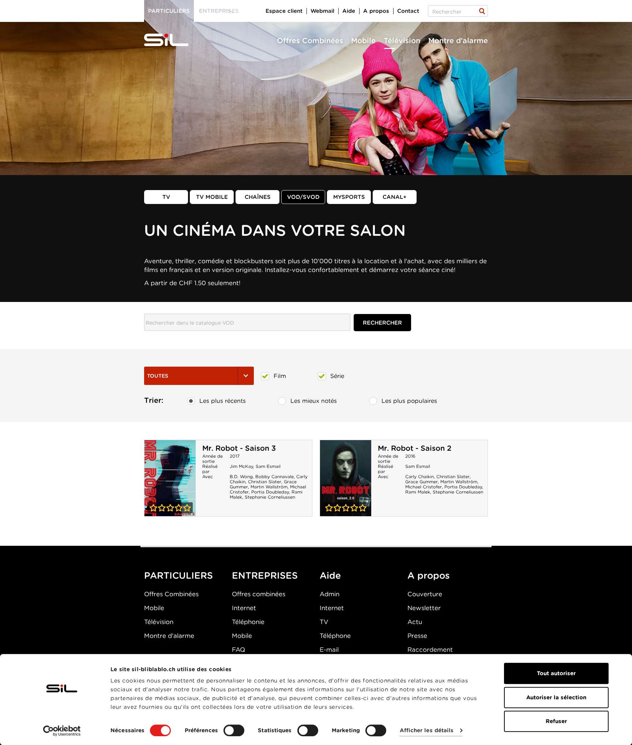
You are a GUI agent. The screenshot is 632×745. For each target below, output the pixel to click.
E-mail (329, 649)
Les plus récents (222, 400)
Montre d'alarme (458, 40)
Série (337, 375)
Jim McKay (241, 466)
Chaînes (258, 197)
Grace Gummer (421, 481)
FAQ (238, 649)
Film (280, 375)
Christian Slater (264, 481)
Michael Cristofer (423, 486)
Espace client (284, 11)
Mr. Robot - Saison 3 (239, 448)
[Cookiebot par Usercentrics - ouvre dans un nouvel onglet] (62, 730)
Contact (408, 11)
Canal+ (395, 197)
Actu (414, 621)
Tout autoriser (556, 673)
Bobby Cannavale (274, 476)
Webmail (322, 11)
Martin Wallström (269, 486)
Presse (417, 635)
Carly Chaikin (419, 476)
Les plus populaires (409, 400)
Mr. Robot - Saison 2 (414, 448)
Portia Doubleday (270, 492)
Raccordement (430, 649)
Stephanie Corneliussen (270, 497)
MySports (349, 197)
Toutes (157, 376)
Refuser (556, 721)
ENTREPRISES (265, 575)
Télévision (402, 40)
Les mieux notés (313, 400)
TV (166, 197)
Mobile (363, 40)
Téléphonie (248, 621)
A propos (376, 11)
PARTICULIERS (178, 575)
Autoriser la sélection (556, 697)
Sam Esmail (268, 466)
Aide (348, 11)
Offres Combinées (310, 40)
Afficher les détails (427, 730)
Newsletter (424, 608)
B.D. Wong (241, 476)
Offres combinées (258, 594)
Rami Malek (417, 492)
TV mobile (212, 197)
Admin (329, 594)
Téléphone (335, 635)
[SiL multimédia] (174, 40)
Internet (244, 608)
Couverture (424, 594)
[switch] (233, 730)
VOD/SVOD (303, 197)
